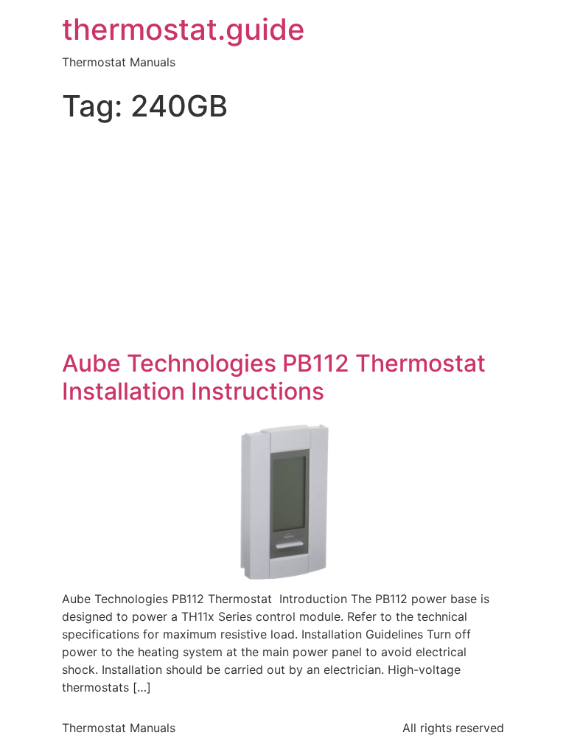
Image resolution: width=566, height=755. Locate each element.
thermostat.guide (183, 29)
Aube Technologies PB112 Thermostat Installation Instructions (274, 377)
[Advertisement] (283, 239)
